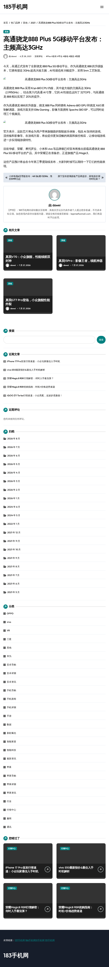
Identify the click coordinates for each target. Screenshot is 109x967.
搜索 (11, 330)
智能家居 (11, 741)
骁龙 (72, 56)
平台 (60, 56)
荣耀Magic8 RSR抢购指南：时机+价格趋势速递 (31, 386)
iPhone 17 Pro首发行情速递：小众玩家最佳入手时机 (33, 361)
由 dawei (13, 56)
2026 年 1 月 (13, 498)
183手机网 (15, 6)
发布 (55, 56)
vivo (9, 622)
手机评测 (11, 707)
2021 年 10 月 (14, 549)
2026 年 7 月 (13, 447)
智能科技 (11, 750)
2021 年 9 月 (13, 558)
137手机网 (20, 940)
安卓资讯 (11, 681)
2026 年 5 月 (13, 464)
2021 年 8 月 (13, 566)
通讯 (9, 826)
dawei (56, 205)
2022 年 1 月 (13, 523)
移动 (66, 56)
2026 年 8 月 (13, 438)
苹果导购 (11, 775)
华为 (9, 656)
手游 (9, 715)
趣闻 (9, 818)
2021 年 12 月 (13, 532)
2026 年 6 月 (13, 455)
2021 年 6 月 (13, 583)
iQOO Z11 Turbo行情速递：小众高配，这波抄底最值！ (34, 395)
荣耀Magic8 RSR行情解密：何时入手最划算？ (30, 378)
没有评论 (39, 56)
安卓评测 (11, 673)
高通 (78, 56)
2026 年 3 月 (13, 481)
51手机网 (39, 940)
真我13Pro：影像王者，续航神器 (80, 261)
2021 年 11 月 (13, 541)
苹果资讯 (11, 792)
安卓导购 (11, 664)
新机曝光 (11, 733)
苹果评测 (11, 784)
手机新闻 (11, 698)
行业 (9, 801)
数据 (9, 724)
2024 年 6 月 (13, 506)
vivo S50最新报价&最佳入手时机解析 (26, 369)
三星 (9, 639)
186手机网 (30, 940)
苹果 (9, 767)
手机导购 (11, 690)
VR (8, 630)
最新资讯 (11, 758)
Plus (49, 56)
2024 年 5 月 (13, 515)
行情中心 (11, 809)
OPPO (10, 613)
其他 (6, 31)
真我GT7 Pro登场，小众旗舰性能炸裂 (28, 302)
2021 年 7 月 (13, 575)
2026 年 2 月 (13, 489)
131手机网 (50, 940)
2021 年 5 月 (13, 592)
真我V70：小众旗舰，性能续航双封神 (28, 259)
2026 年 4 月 (13, 472)
